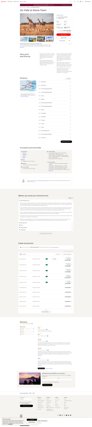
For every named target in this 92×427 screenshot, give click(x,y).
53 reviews (61, 15)
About (25, 1)
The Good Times (48, 400)
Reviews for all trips (49, 368)
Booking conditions (41, 407)
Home (21, 7)
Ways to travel (16, 1)
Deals (21, 1)
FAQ (56, 402)
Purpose (65, 397)
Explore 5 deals (63, 37)
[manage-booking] (80, 1)
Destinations (9, 1)
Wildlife (65, 405)
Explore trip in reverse (66, 141)
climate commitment (24, 96)
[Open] (32, 323)
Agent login (39, 409)
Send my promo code (47, 384)
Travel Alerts (39, 404)
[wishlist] (78, 1)
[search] (71, 1)
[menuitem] (3, 1)
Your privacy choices (51, 407)
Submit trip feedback (41, 400)
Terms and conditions (55, 247)
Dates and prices (64, 34)
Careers (47, 404)
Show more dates (45, 311)
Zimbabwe (28, 7)
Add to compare (62, 40)
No (33, 393)
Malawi (24, 157)
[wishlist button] (69, 41)
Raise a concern (57, 407)
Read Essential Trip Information (46, 233)
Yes (30, 393)
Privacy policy (48, 405)
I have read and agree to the (51, 382)
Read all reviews (41, 368)
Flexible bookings (40, 405)
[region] (20, 421)
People (65, 402)
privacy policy (56, 382)
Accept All (32, 419)
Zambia (24, 156)
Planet (65, 404)
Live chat (56, 400)
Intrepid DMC (48, 402)
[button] (37, 24)
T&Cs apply (27, 403)
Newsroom (57, 405)
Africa (24, 7)
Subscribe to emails (26, 405)
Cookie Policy (10, 424)
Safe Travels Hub (40, 402)
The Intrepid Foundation (68, 400)
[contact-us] (83, 1)
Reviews (56, 404)
